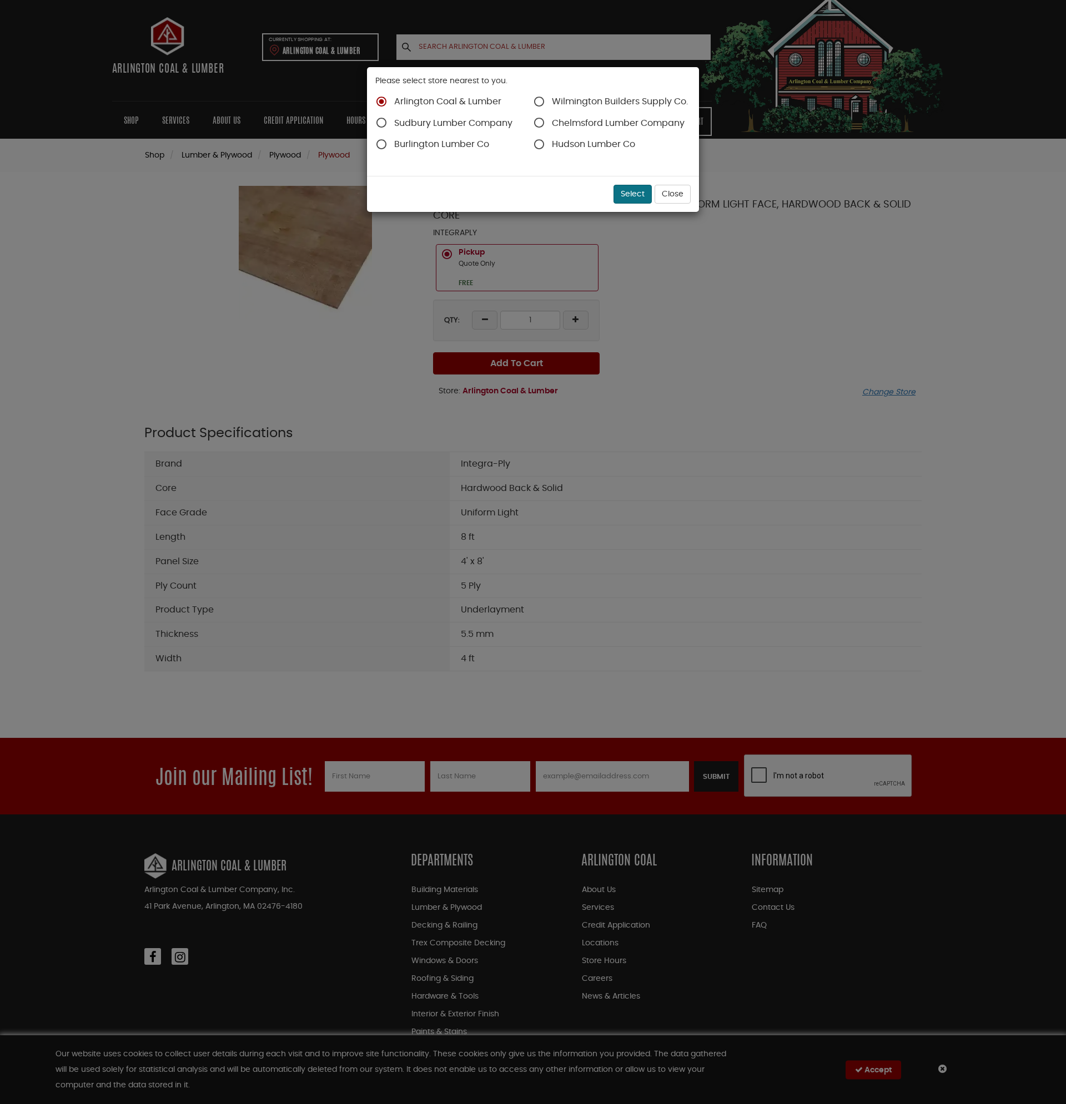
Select (633, 194)
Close (672, 194)
